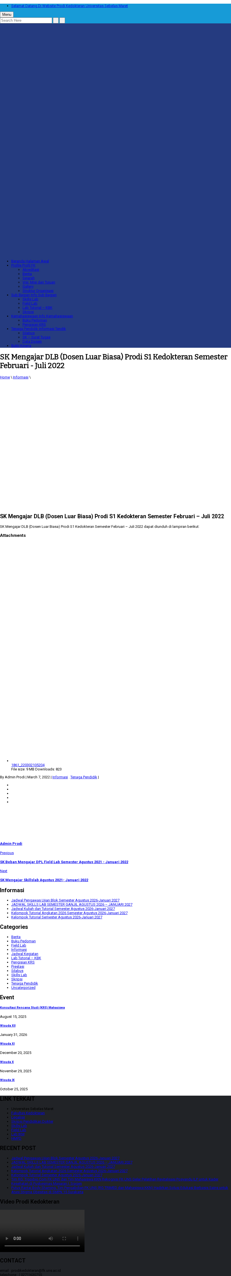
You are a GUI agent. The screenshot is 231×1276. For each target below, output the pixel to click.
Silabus (29, 333)
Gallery (28, 286)
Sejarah (29, 278)
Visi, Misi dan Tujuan (39, 282)
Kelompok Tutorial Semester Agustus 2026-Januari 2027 (56, 917)
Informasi (20, 377)
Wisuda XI (7, 1043)
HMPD (16, 1138)
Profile (23, 265)
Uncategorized (23, 987)
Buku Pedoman (35, 320)
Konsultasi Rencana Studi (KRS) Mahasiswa (32, 1007)
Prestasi (17, 966)
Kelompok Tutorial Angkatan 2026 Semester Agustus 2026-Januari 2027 (69, 913)
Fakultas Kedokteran (28, 1113)
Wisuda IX (7, 1080)
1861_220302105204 (28, 765)
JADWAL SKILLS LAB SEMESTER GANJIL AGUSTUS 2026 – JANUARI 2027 (71, 904)
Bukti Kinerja (21, 346)
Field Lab (30, 303)
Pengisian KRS (34, 324)
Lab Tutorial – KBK (37, 307)
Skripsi (28, 312)
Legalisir (18, 1117)
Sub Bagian (34, 295)
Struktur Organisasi (38, 291)
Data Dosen (32, 341)
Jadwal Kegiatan (24, 954)
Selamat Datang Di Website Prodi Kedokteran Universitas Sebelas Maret (69, 6)
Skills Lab (30, 299)
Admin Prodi (11, 843)
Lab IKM (18, 1134)
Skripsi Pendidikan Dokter (32, 1121)
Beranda (30, 261)
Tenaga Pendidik (38, 329)
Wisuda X (7, 1062)
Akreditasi (31, 269)
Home (5, 377)
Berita (27, 274)
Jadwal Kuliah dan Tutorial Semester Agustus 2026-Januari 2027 (63, 909)
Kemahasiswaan (42, 316)
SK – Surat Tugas (36, 337)
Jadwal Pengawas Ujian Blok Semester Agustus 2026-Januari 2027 (65, 900)
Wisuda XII (7, 1025)
